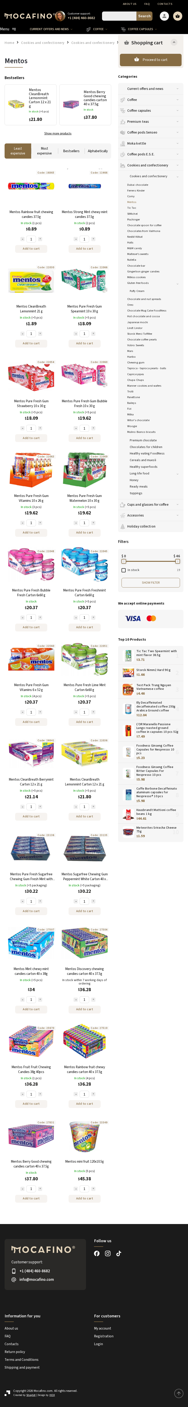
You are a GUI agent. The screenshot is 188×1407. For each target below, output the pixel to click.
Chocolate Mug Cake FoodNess (146, 310)
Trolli (130, 391)
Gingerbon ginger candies (143, 271)
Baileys (131, 403)
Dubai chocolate (137, 185)
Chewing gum (135, 362)
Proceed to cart (155, 59)
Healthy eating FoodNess (147, 453)
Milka (130, 414)
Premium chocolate (143, 440)
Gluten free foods (138, 283)
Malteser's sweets (137, 254)
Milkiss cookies (136, 277)
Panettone (133, 397)
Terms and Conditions (22, 1359)
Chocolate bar (136, 266)
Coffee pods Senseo (142, 132)
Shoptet (31, 1395)
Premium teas (138, 121)
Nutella (131, 260)
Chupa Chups (135, 380)
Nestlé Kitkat (135, 237)
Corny (131, 196)
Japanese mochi (137, 322)
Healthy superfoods (144, 467)
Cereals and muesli (143, 460)
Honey (134, 480)
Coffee (132, 99)
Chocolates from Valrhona (143, 231)
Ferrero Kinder (136, 190)
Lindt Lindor (134, 328)
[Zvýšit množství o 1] (40, 239)
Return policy (15, 1351)
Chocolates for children (146, 447)
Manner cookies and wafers (144, 386)
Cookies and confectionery (147, 165)
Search (144, 16)
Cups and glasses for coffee (148, 504)
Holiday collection (141, 526)
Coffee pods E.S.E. (141, 154)
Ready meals (139, 486)
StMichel (132, 214)
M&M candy (134, 248)
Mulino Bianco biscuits (141, 432)
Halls (130, 242)
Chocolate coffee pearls (142, 339)
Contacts (165, 4)
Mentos (131, 202)
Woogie (132, 426)
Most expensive (44, 151)
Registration (103, 1336)
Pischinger (133, 219)
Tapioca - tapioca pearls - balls (146, 368)
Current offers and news (145, 88)
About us (130, 4)
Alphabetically (98, 151)
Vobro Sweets (135, 345)
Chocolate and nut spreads (144, 299)
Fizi (129, 409)
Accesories (135, 515)
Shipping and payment (22, 1367)
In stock (154, 570)
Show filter (151, 582)
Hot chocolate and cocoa (143, 316)
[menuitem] (54, 29)
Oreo (130, 305)
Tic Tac (131, 208)
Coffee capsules (139, 110)
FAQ (147, 4)
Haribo (131, 357)
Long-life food (139, 473)
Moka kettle (136, 143)
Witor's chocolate (138, 420)
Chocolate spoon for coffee (144, 225)
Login (98, 1344)
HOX (52, 1395)
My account (102, 1328)
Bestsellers (71, 151)
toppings (136, 493)
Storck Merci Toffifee (139, 334)
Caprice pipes (135, 374)
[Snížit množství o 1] (22, 239)
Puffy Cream (137, 291)
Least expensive (18, 151)
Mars (130, 351)
